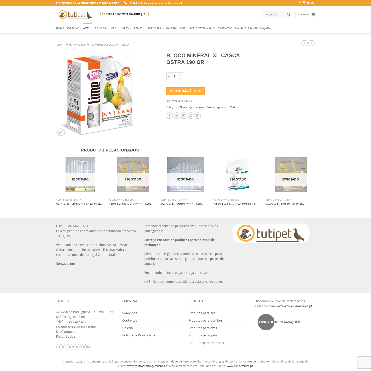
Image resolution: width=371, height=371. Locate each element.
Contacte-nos (66, 263)
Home (60, 28)
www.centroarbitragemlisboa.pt (148, 366)
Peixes (138, 28)
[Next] (315, 187)
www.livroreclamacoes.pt (294, 306)
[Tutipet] (75, 14)
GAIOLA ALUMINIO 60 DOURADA (234, 204)
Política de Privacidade (138, 335)
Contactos (224, 28)
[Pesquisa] (288, 14)
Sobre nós (73, 28)
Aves (86, 28)
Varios (125, 45)
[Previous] (56, 187)
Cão (114, 28)
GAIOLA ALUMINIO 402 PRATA (285, 204)
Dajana (265, 28)
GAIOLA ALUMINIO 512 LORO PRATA (79, 204)
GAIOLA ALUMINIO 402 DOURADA (130, 204)
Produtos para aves (77, 45)
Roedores (154, 28)
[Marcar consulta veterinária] (145, 14)
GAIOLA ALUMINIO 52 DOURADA (182, 204)
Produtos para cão (202, 313)
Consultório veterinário (197, 28)
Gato (125, 28)
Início (59, 45)
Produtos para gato (202, 335)
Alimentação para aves (105, 45)
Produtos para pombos (205, 320)
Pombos (100, 28)
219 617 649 (77, 322)
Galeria (171, 28)
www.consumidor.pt (240, 366)
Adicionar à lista (185, 91)
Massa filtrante (246, 28)
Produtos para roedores (206, 343)
